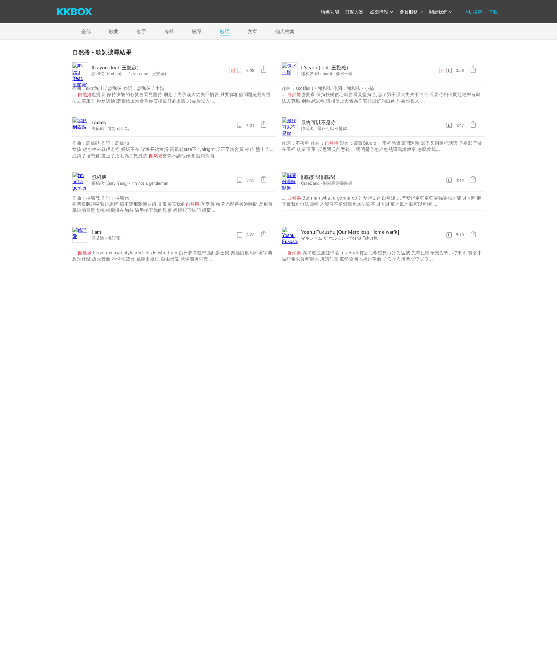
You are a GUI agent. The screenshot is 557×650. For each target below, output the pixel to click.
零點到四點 (118, 128)
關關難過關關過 (318, 176)
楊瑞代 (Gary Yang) (110, 183)
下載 (493, 11)
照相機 (99, 176)
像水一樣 (344, 73)
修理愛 (114, 238)
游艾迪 (98, 238)
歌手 (141, 31)
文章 (252, 31)
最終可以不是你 (318, 122)
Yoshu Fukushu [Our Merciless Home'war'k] (350, 231)
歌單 (197, 31)
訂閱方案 (355, 11)
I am (97, 231)
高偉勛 (98, 128)
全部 (86, 31)
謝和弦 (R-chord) (107, 73)
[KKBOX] (74, 11)
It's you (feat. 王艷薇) (115, 67)
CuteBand (310, 183)
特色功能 (330, 11)
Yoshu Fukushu (363, 238)
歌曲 (114, 31)
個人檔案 (285, 31)
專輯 (169, 31)
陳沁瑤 (307, 128)
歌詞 (225, 31)
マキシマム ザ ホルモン (323, 238)
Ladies (99, 122)
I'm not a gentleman (150, 183)
